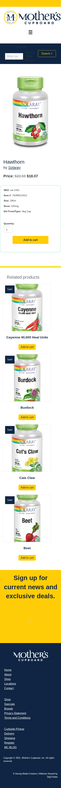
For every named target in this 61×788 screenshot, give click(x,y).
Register (9, 742)
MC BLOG (10, 747)
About (7, 674)
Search (21, 47)
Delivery (9, 733)
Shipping (9, 738)
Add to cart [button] (27, 347)
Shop (7, 679)
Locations (10, 683)
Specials (9, 704)
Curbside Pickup (14, 729)
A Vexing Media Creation (25, 773)
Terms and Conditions (17, 717)
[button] (47, 53)
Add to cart (30, 239)
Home (8, 670)
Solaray (14, 167)
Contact (9, 688)
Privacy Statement (15, 713)
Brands (8, 708)
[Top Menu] (30, 32)
